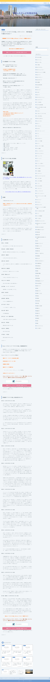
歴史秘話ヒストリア (40, 280)
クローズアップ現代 (40, 146)
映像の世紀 (38, 268)
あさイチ (38, 94)
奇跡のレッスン (39, 245)
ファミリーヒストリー (40, 193)
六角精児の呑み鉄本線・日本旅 (41, 238)
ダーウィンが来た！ (40, 163)
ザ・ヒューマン (39, 155)
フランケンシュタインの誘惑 (41, 196)
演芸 (37, 288)
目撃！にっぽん (39, 293)
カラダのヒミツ (39, 138)
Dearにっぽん (39, 62)
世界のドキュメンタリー (41, 220)
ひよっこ (38, 123)
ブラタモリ (38, 202)
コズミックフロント (40, 153)
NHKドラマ (38, 74)
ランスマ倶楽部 (39, 215)
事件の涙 (38, 234)
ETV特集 (38, 64)
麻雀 (37, 323)
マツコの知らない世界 (40, 210)
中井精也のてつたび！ (40, 229)
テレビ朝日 (38, 168)
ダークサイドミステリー (41, 165)
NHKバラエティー (40, 77)
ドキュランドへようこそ (41, 175)
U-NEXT (38, 92)
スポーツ (38, 160)
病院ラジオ (38, 290)
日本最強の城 (39, 263)
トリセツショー (39, 173)
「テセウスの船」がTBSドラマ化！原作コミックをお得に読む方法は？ (18, 191)
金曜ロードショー (40, 315)
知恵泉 (38, 298)
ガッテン (38, 143)
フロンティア (39, 199)
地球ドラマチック (40, 243)
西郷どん (38, 308)
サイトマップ (3, 2)
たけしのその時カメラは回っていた (41, 108)
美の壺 (38, 303)
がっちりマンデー (40, 99)
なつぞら (38, 111)
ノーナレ (38, 183)
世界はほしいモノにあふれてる (41, 224)
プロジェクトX (39, 204)
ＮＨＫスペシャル (40, 325)
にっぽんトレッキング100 (41, 113)
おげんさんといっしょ (40, 97)
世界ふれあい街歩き (40, 227)
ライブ (38, 213)
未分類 (38, 275)
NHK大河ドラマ (39, 79)
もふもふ (38, 128)
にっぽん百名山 (39, 116)
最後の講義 (38, 273)
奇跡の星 (38, 248)
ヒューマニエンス (40, 190)
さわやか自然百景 (40, 104)
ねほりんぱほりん (40, 118)
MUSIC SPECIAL (39, 67)
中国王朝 (38, 232)
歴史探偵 (38, 278)
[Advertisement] (42, 37)
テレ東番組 (38, 170)
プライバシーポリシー (5, 3)
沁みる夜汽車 (39, 283)
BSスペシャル (39, 59)
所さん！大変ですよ (40, 253)
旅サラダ (38, 258)
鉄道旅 (38, 318)
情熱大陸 (38, 250)
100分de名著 (39, 57)
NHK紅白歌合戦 (39, 84)
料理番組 (38, 255)
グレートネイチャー (40, 151)
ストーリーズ (39, 158)
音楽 (37, 320)
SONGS (38, 87)
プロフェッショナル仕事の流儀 (41, 208)
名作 (37, 240)
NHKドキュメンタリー (40, 69)
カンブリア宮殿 (39, 141)
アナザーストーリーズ (40, 131)
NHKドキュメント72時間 (41, 72)
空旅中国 (38, 300)
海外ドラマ (38, 285)
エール (38, 136)
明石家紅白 (38, 265)
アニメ (38, 133)
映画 (37, 270)
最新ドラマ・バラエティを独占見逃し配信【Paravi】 (16, 52)
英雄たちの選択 (39, 305)
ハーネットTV (39, 188)
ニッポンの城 (39, 178)
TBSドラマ (3, 29)
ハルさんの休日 (39, 185)
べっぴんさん (39, 126)
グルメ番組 (38, 148)
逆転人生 (38, 313)
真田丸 (38, 295)
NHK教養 (38, 82)
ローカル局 (38, 218)
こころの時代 (39, 102)
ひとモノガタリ (39, 121)
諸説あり (38, 310)
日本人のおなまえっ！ (40, 260)
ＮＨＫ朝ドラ (39, 328)
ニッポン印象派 (39, 180)
